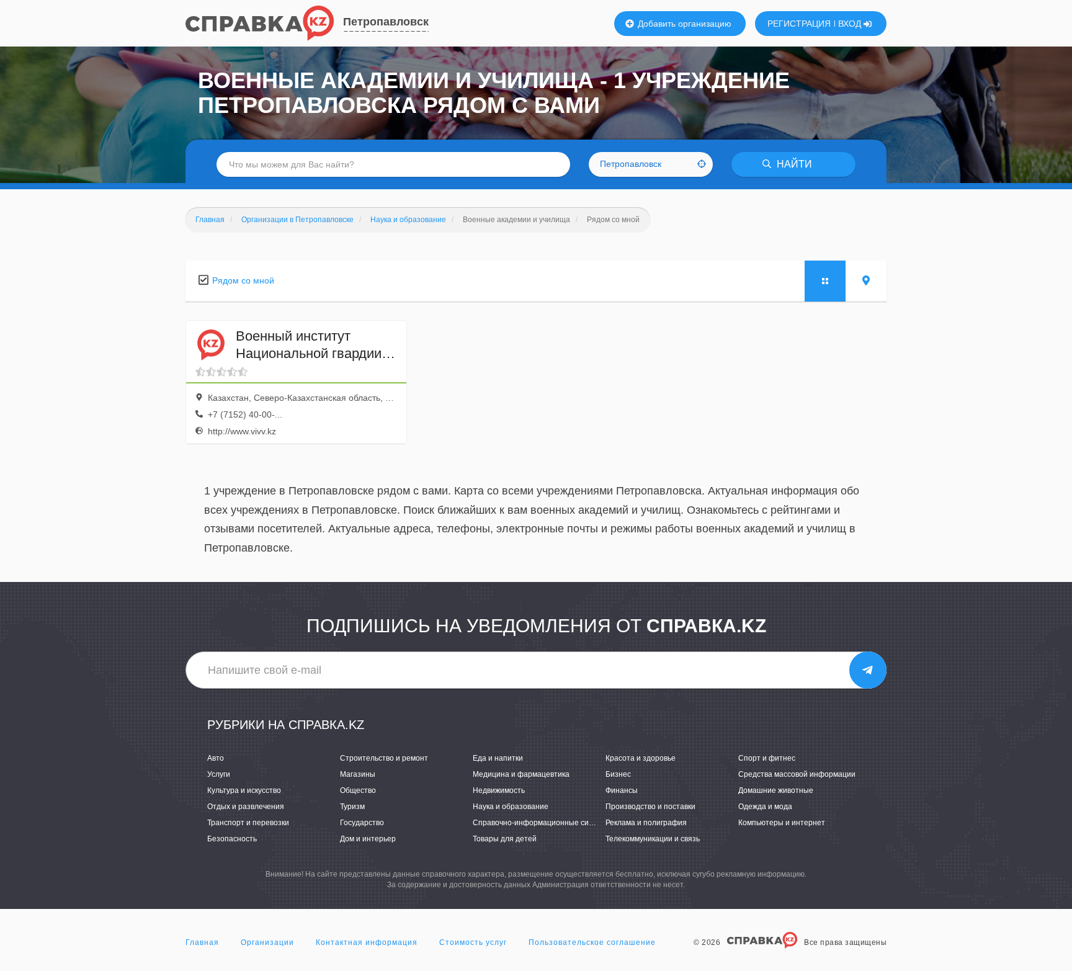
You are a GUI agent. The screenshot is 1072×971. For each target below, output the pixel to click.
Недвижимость (499, 790)
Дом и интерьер (368, 839)
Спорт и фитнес (766, 758)
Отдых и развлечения (245, 806)
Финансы (621, 790)
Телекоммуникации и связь (652, 839)
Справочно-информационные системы (542, 822)
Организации (267, 942)
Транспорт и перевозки (248, 822)
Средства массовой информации (796, 774)
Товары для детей (505, 839)
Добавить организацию (683, 24)
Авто (215, 758)
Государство (362, 822)
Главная (202, 942)
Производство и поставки (650, 806)
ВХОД (851, 24)
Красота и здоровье (640, 758)
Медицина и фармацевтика (521, 774)
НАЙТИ (793, 164)
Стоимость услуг (473, 942)
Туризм (352, 806)
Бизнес (618, 774)
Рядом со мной (243, 280)
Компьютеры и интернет (781, 822)
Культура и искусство (244, 790)
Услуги (218, 774)
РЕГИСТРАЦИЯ (799, 24)
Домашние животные (775, 790)
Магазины (357, 774)
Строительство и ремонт (384, 758)
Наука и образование (510, 806)
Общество (358, 790)
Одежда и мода (765, 806)
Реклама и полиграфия (646, 822)
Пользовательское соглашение (592, 942)
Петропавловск (386, 22)
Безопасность (232, 839)
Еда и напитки (498, 758)
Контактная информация (367, 942)
